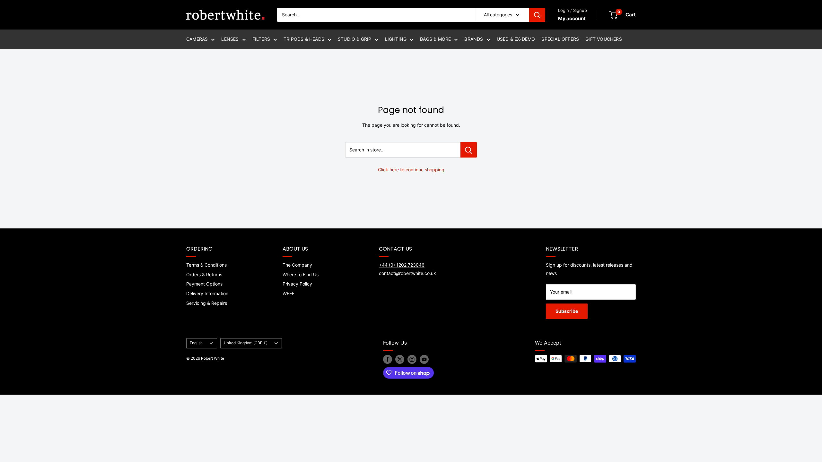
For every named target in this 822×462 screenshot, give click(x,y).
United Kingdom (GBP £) (245, 342)
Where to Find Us (301, 274)
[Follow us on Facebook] (387, 359)
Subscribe (566, 311)
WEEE (288, 293)
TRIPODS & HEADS (304, 39)
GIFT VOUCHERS (603, 39)
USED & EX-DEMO (516, 39)
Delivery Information (207, 293)
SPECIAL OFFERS (560, 39)
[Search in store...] (468, 150)
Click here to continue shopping (411, 169)
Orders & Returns (204, 274)
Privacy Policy (297, 284)
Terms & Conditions (206, 265)
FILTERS (261, 39)
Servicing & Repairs (206, 303)
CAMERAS (197, 39)
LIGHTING (396, 39)
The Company (297, 265)
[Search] (537, 15)
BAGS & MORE (435, 39)
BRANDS (473, 39)
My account (572, 18)
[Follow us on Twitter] (399, 359)
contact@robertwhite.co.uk (407, 273)
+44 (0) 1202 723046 (401, 265)
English (196, 342)
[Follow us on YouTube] (424, 359)
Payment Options (204, 284)
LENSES (230, 39)
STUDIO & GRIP (355, 39)
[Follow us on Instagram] (411, 359)
